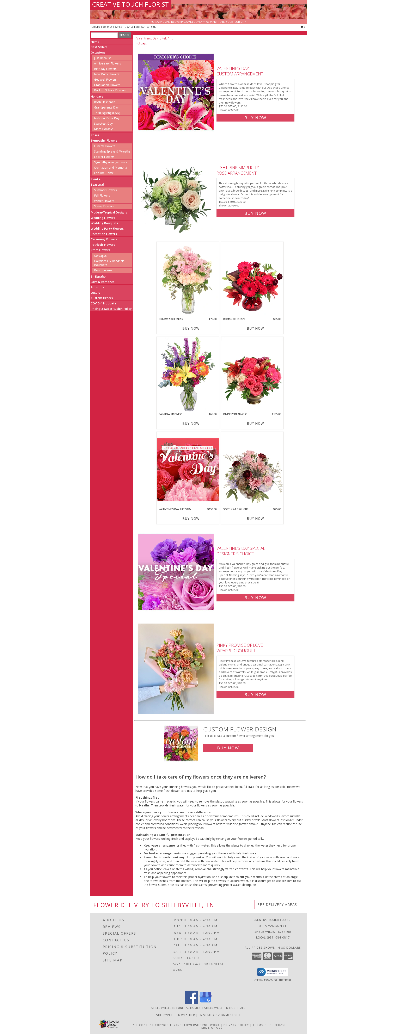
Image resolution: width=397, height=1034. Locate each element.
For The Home (104, 173)
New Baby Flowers (106, 74)
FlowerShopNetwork (201, 1025)
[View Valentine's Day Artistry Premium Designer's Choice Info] (188, 469)
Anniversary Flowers (107, 63)
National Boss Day (106, 118)
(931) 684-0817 (148, 26)
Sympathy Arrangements (110, 162)
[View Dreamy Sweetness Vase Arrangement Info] (188, 279)
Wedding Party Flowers (107, 228)
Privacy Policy (236, 1025)
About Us (97, 287)
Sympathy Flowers (104, 140)
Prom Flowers (100, 250)
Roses (95, 135)
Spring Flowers (104, 206)
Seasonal (97, 184)
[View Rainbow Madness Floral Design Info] (188, 374)
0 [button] (304, 26)
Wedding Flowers (103, 218)
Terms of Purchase (269, 1025)
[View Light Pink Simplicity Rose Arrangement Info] (176, 189)
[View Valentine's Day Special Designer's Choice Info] (176, 572)
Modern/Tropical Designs (109, 212)
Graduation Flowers (107, 85)
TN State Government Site (219, 1015)
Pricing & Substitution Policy (111, 309)
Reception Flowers (104, 234)
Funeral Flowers (104, 146)
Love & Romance (102, 282)
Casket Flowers (104, 157)
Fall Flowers (102, 195)
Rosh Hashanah (104, 102)
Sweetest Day (103, 123)
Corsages (100, 256)
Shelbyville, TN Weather (175, 1015)
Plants (95, 179)
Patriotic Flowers (103, 245)
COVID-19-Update (103, 303)
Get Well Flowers (105, 79)
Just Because (102, 58)
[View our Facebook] (191, 1003)
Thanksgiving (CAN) (107, 113)
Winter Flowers (104, 201)
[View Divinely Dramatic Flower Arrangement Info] (252, 374)
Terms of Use (211, 1027)
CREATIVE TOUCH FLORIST (130, 4)
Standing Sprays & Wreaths (112, 151)
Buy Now (255, 117)
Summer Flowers (105, 190)
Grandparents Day (106, 107)
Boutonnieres (103, 270)
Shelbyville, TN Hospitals (225, 1008)
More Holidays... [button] (104, 129)
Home (95, 42)
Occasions (98, 52)
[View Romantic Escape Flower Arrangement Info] (252, 279)
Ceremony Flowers (104, 239)
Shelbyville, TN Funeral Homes (176, 1008)
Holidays (97, 96)
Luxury (95, 293)
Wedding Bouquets (104, 223)
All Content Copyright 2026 (157, 1025)
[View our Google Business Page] (205, 1003)
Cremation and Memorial (111, 167)
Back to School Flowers (110, 90)
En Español (98, 276)
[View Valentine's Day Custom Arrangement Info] (176, 92)
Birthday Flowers (105, 69)
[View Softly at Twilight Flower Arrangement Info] (252, 469)
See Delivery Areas (277, 904)
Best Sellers (99, 47)
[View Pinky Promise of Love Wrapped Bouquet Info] (176, 669)
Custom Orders (102, 298)
